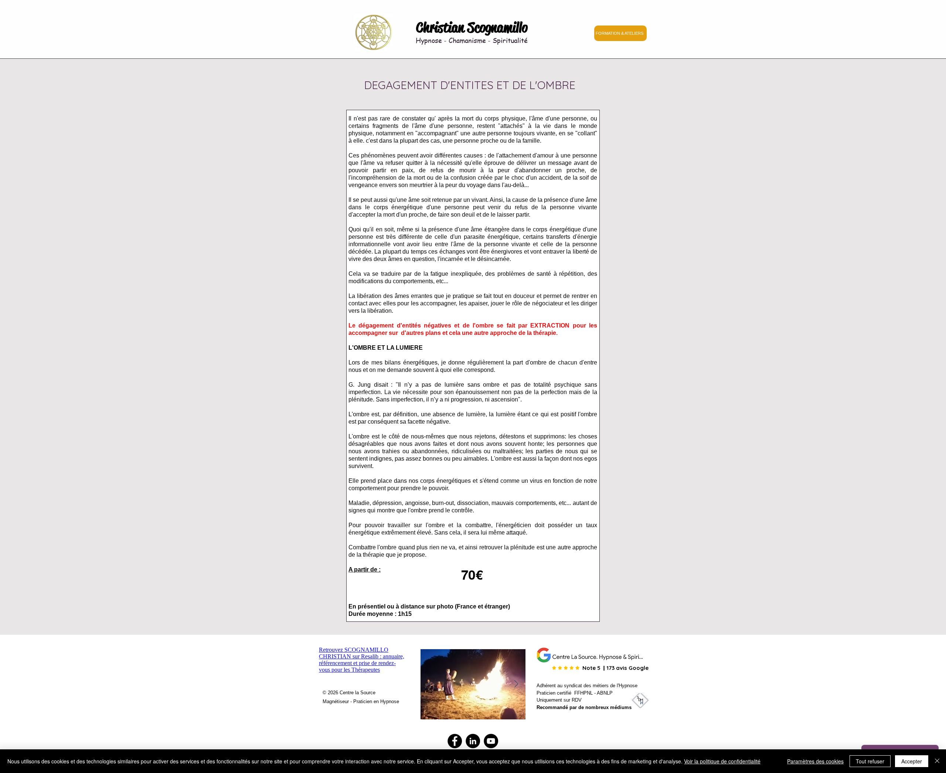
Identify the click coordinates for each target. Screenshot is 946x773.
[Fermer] (937, 761)
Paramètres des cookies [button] (815, 761)
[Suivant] (516, 684)
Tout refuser (870, 761)
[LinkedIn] (473, 741)
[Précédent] (430, 684)
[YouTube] (491, 741)
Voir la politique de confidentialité (722, 761)
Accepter (911, 761)
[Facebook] (455, 741)
